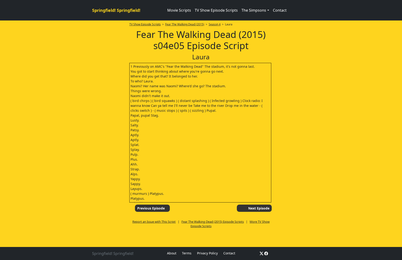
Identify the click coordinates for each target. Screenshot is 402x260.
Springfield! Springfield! (116, 10)
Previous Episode (151, 208)
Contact (280, 10)
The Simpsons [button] (253, 10)
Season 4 (215, 24)
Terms (186, 253)
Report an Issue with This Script (154, 221)
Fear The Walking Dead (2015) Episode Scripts (212, 221)
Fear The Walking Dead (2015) (184, 24)
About (171, 253)
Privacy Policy (207, 253)
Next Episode (258, 208)
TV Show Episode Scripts (216, 10)
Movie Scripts (179, 10)
